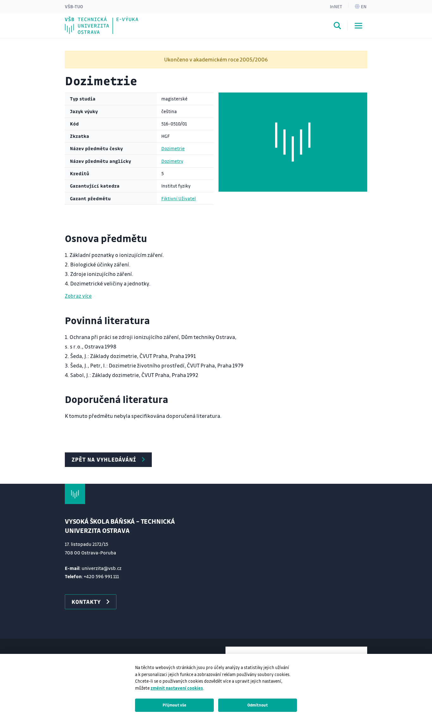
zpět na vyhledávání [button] (103, 459)
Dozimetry (172, 161)
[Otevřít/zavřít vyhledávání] (337, 26)
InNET (336, 6)
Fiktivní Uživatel (178, 198)
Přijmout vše (174, 704)
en (364, 6)
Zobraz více (78, 295)
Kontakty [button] (86, 601)
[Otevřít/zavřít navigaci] (358, 25)
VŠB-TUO (74, 6)
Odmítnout (257, 704)
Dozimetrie (173, 148)
